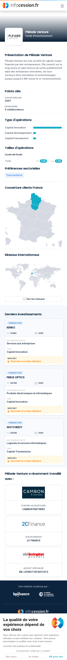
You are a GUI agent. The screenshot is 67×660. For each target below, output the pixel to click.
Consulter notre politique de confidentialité (22, 646)
